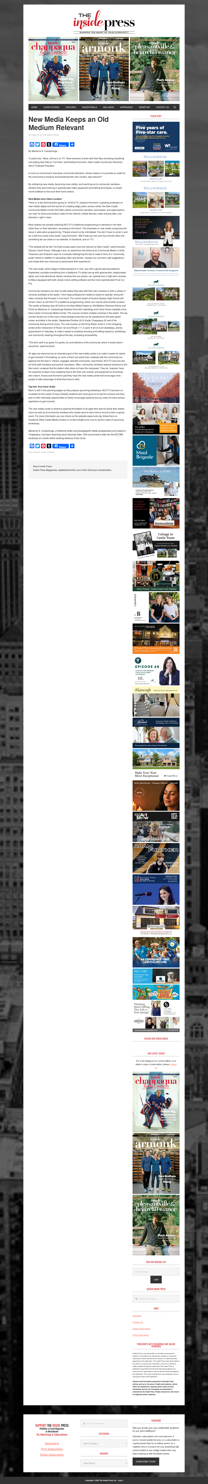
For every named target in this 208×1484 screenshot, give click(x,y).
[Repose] (156, 402)
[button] (174, 107)
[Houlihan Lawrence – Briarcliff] (156, 370)
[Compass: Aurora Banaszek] (156, 621)
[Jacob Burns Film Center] (156, 653)
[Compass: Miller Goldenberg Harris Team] (156, 433)
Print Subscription (141, 1335)
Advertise (137, 1315)
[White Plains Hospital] (156, 151)
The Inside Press (104, 56)
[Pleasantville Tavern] (156, 590)
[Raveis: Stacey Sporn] (156, 245)
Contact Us (138, 1322)
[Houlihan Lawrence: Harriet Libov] (156, 684)
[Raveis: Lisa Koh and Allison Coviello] (156, 559)
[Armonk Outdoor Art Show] (156, 841)
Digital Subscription (141, 1328)
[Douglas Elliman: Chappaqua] (156, 778)
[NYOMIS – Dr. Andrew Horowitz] (156, 276)
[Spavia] (156, 809)
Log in (120, 1480)
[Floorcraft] (156, 715)
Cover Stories (47, 452)
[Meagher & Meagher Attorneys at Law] (156, 527)
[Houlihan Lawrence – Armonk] (156, 339)
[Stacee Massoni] (156, 496)
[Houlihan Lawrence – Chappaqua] (156, 308)
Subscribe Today (146, 1461)
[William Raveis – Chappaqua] (156, 214)
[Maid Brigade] (156, 464)
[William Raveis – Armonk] (156, 182)
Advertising (52, 1443)
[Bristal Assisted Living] (156, 747)
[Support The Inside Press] (52, 1439)
